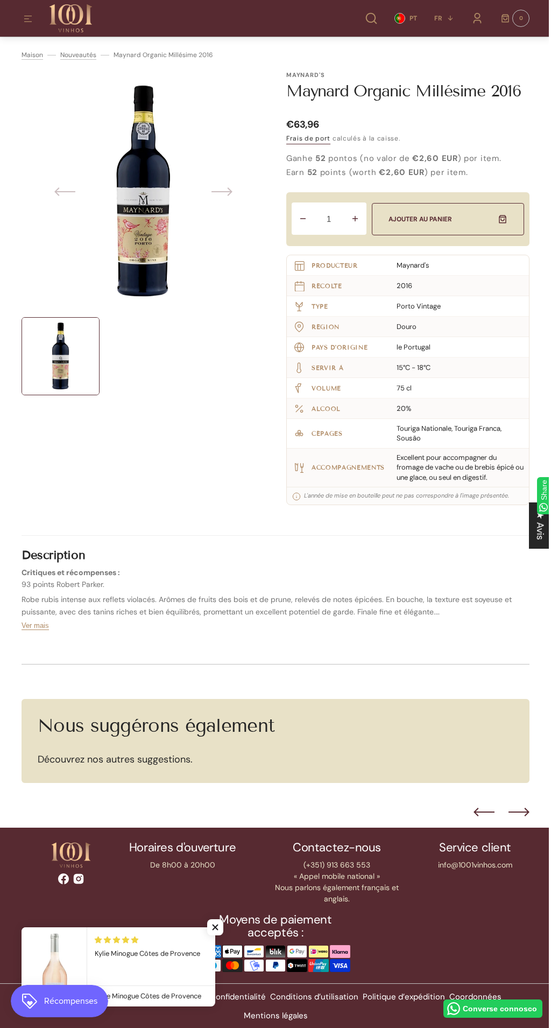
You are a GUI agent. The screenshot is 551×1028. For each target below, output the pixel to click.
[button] (28, 19)
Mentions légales (271, 1015)
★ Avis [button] (532, 525)
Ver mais (35, 625)
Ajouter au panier (417, 219)
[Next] (510, 812)
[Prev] (475, 812)
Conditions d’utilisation (310, 996)
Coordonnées (471, 996)
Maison (32, 55)
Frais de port (308, 138)
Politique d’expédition (399, 996)
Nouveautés (78, 55)
